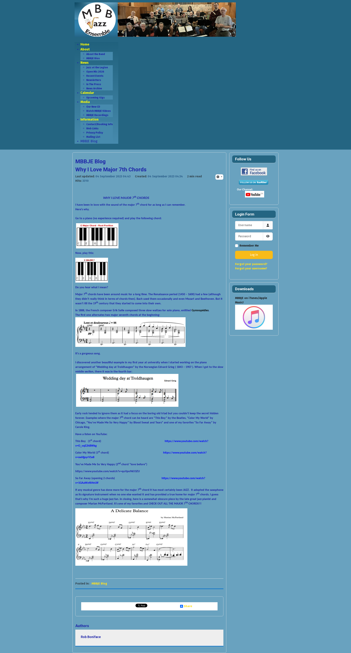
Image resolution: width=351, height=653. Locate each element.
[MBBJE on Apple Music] (254, 317)
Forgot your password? (251, 264)
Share (188, 606)
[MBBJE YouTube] (253, 193)
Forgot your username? (251, 268)
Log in (254, 254)
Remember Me (249, 245)
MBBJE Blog (99, 583)
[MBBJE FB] (253, 171)
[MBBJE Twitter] (253, 182)
